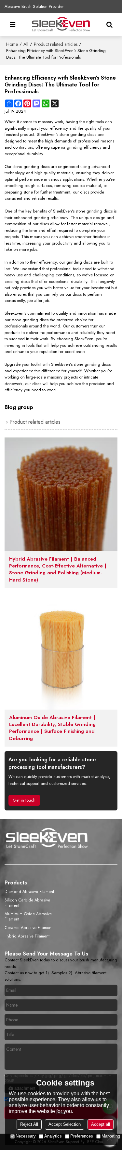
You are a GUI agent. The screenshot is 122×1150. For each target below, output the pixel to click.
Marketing (111, 1136)
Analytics (53, 1136)
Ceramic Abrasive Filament (28, 928)
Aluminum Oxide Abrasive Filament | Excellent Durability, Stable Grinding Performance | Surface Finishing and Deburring (52, 728)
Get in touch (24, 800)
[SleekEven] (61, 24)
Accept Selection (64, 1124)
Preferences (81, 1136)
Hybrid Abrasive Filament (27, 936)
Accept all (100, 1124)
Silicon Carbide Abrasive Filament (27, 902)
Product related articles (55, 44)
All (25, 44)
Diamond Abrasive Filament (29, 892)
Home (12, 44)
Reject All (29, 1124)
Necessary (26, 1136)
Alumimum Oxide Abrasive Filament (28, 916)
